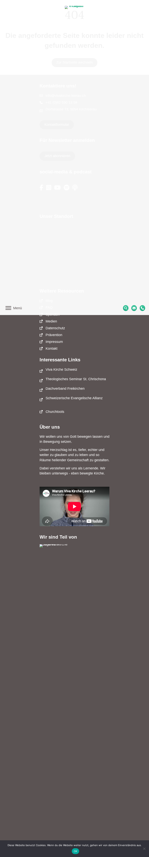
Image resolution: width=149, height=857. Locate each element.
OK (75, 851)
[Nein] (144, 849)
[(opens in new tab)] (55, 690)
